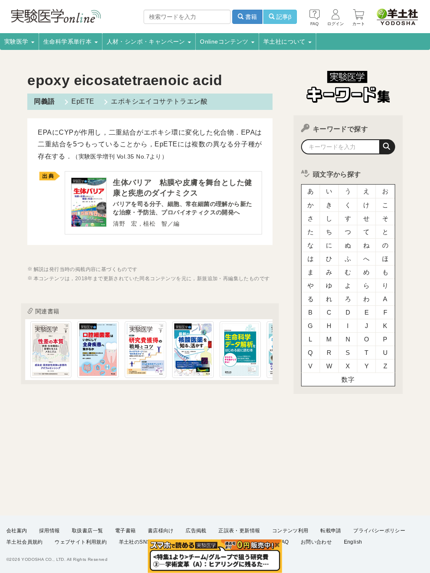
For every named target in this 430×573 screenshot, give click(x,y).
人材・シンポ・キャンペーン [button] (147, 41)
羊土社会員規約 (24, 542)
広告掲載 (196, 531)
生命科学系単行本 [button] (68, 41)
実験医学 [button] (17, 41)
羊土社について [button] (285, 41)
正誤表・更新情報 (239, 531)
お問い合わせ (316, 542)
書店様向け (161, 531)
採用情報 (49, 531)
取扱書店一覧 (87, 531)
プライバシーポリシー (379, 531)
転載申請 (330, 531)
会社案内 (16, 531)
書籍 (250, 16)
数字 (347, 379)
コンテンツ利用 (290, 531)
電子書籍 (125, 531)
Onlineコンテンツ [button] (225, 41)
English (353, 542)
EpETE (82, 101)
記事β (283, 16)
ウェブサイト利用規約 (81, 542)
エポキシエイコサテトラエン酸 (159, 101)
